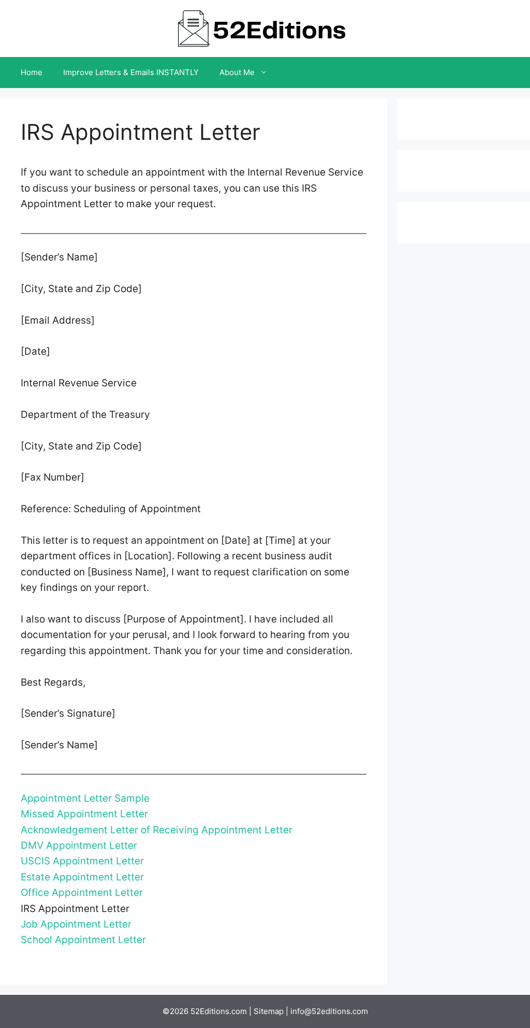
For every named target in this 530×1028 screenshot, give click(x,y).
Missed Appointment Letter (84, 814)
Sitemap (269, 1011)
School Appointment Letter (83, 940)
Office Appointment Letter (82, 893)
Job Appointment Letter (76, 924)
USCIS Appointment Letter (82, 861)
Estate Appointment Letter (82, 877)
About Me (237, 72)
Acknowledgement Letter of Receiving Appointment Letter (156, 830)
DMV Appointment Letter (79, 845)
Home (31, 72)
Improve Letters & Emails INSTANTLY (131, 72)
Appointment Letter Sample (85, 798)
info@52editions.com (329, 1011)
